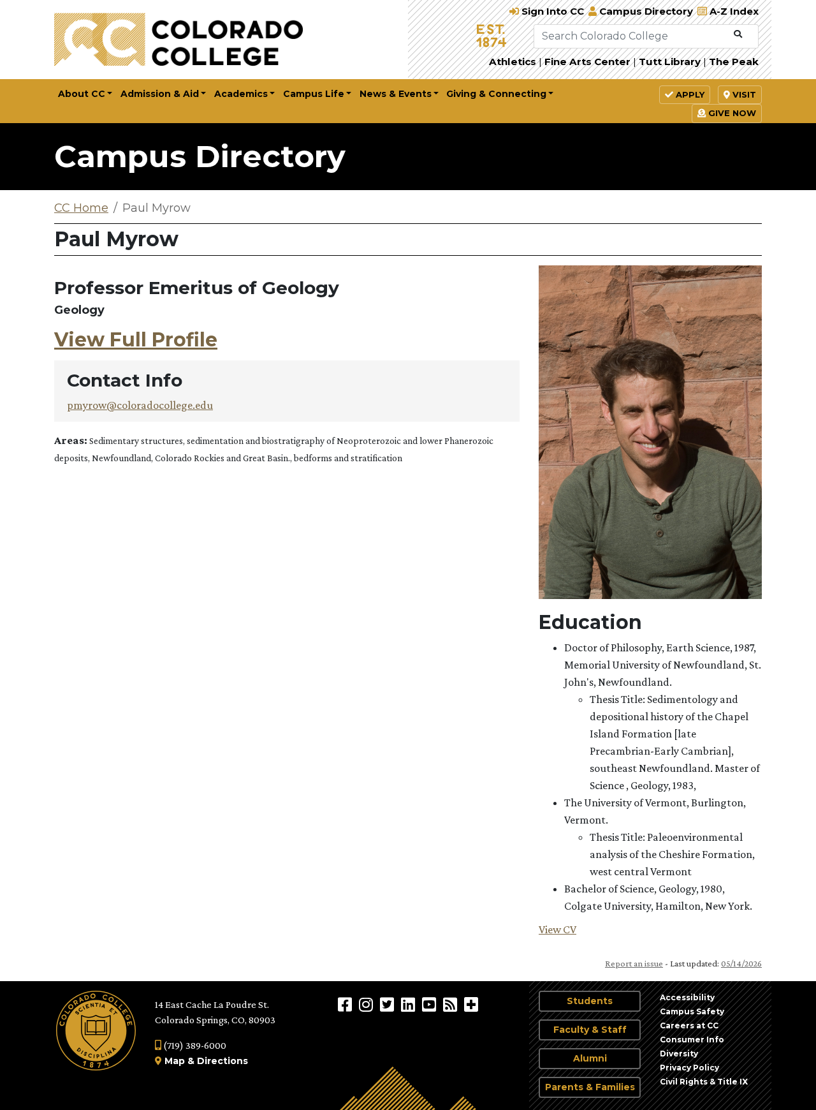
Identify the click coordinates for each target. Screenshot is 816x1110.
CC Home (81, 208)
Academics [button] (241, 94)
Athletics (512, 62)
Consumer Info (692, 1039)
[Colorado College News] (451, 1004)
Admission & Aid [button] (159, 94)
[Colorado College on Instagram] (367, 1004)
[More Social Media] (471, 1004)
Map (174, 1061)
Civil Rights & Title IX (704, 1081)
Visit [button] (743, 94)
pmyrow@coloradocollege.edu (140, 405)
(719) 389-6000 (193, 1045)
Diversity (679, 1053)
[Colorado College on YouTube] (430, 1004)
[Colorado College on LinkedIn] (409, 1004)
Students (590, 1001)
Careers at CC (689, 1025)
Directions (222, 1061)
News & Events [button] (396, 94)
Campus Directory (200, 156)
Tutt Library (670, 62)
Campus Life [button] (313, 94)
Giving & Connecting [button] (496, 94)
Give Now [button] (731, 113)
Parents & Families (590, 1087)
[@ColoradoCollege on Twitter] (388, 1004)
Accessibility (687, 997)
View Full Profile (135, 340)
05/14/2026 (741, 963)
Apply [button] (688, 94)
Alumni (590, 1058)
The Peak (734, 62)
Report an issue (634, 963)
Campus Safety (692, 1011)
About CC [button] (81, 94)
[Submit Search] (738, 34)
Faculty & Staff (590, 1029)
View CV (557, 929)
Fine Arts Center (587, 62)
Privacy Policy (689, 1067)
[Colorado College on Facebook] (346, 1004)
